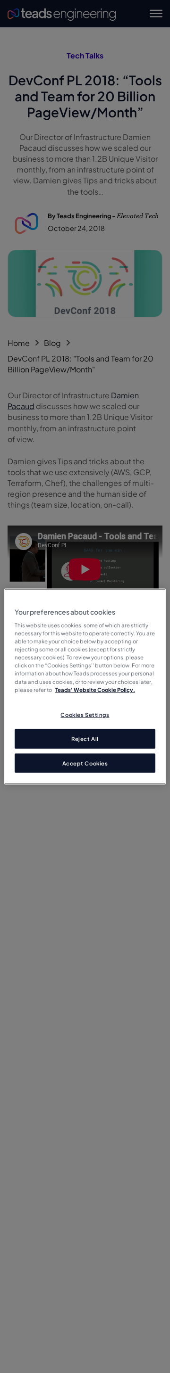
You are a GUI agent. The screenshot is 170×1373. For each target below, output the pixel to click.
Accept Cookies (85, 762)
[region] (85, 686)
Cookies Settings (84, 714)
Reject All (85, 738)
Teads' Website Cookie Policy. (95, 689)
